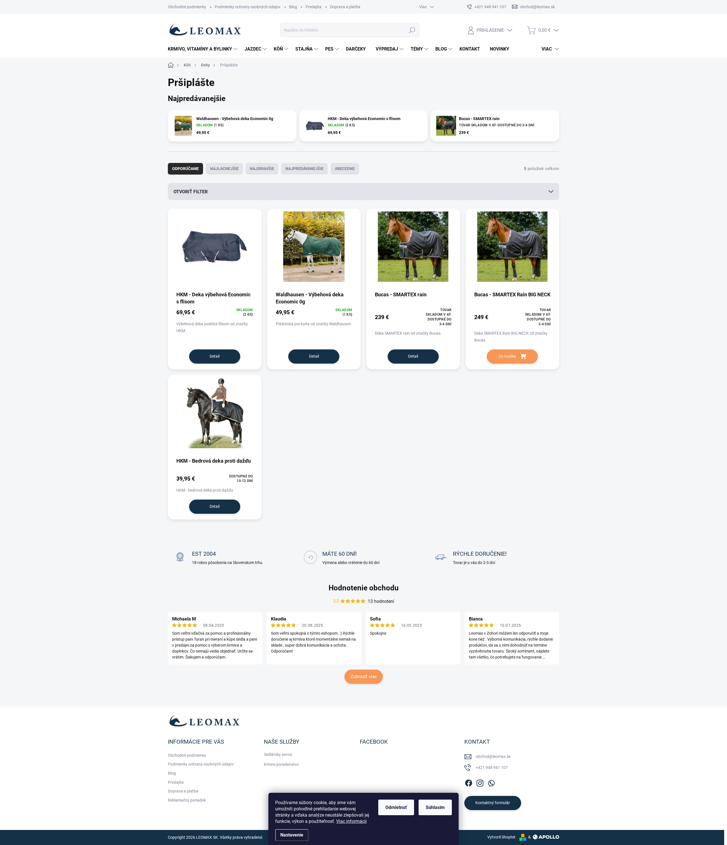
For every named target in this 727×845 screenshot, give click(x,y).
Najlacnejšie (224, 168)
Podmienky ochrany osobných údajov (248, 7)
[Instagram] (480, 782)
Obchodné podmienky (187, 7)
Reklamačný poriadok (187, 800)
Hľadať (412, 30)
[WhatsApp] (491, 782)
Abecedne (345, 168)
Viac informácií (351, 821)
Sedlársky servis (278, 754)
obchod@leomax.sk (493, 756)
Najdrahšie (262, 168)
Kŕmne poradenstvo (281, 764)
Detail (215, 356)
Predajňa (313, 7)
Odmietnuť (396, 807)
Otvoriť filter (191, 191)
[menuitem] (203, 49)
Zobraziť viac (363, 676)
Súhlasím (435, 807)
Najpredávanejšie (304, 168)
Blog (293, 7)
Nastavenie (291, 835)
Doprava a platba (345, 7)
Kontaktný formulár (492, 802)
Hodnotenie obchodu (364, 588)
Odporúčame (185, 168)
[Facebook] (468, 782)
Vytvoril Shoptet (501, 837)
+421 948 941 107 (492, 767)
